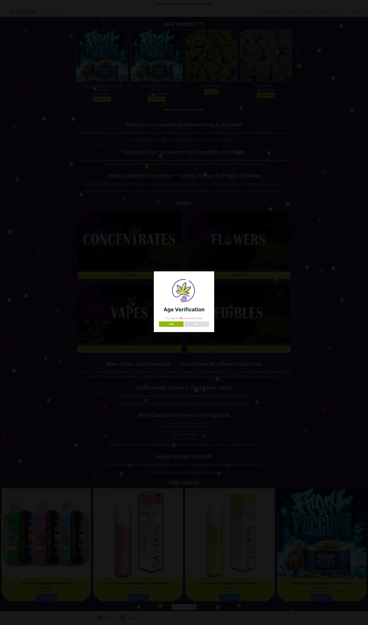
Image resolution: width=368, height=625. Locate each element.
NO (197, 324)
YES (171, 324)
